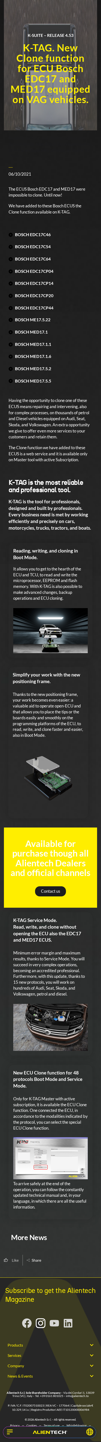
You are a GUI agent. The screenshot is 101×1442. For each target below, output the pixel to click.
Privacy (15, 1425)
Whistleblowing (76, 1425)
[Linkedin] (68, 1323)
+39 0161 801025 (51, 1396)
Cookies (31, 1425)
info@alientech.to (77, 1396)
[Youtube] (54, 1323)
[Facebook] (27, 1323)
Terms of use (52, 1425)
